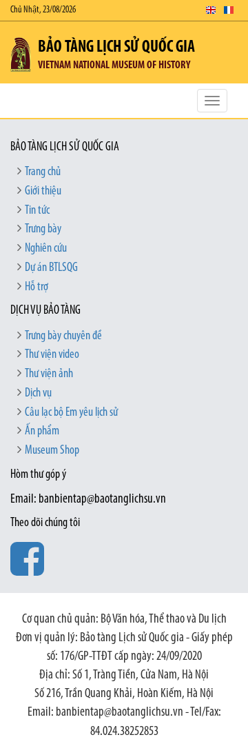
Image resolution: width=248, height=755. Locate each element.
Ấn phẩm (42, 431)
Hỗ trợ (36, 287)
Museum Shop (52, 451)
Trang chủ (43, 172)
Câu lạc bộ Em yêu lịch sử (71, 413)
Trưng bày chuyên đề (63, 336)
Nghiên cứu (46, 249)
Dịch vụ (38, 393)
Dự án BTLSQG (51, 268)
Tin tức (37, 211)
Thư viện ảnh (49, 374)
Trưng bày (43, 229)
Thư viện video (52, 355)
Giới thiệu (43, 191)
